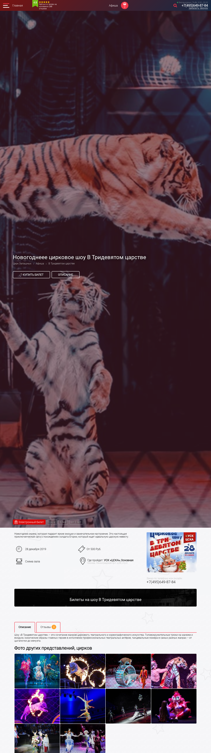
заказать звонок (198, 8)
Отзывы (47, 627)
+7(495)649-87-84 (195, 5)
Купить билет (33, 274)
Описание (65, 274)
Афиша (113, 5)
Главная (17, 5)
